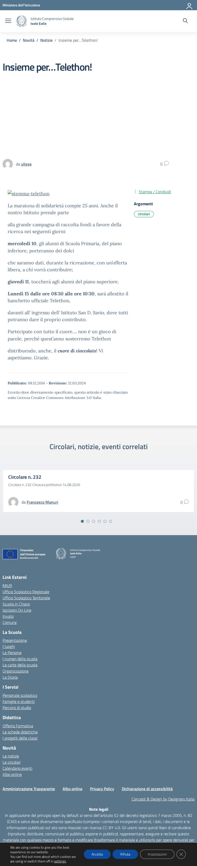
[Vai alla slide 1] (82, 521)
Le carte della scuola (20, 665)
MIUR (7, 585)
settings (60, 861)
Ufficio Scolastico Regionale (26, 592)
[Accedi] (189, 5)
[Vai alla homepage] (21, 21)
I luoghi (9, 646)
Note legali (98, 809)
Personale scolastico (20, 695)
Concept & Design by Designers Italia (163, 799)
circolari (144, 213)
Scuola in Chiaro (16, 604)
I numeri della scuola (20, 659)
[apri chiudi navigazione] (8, 21)
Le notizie (11, 756)
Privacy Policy (102, 789)
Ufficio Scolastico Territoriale (26, 598)
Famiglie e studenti (19, 701)
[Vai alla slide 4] (99, 521)
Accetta (97, 854)
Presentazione (15, 640)
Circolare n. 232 (24, 477)
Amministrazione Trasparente (29, 789)
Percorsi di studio (17, 708)
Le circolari (12, 762)
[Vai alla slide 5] (104, 521)
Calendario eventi (17, 768)
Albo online (12, 774)
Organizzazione (15, 671)
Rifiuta (125, 854)
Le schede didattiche (20, 732)
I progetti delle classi (20, 738)
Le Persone (12, 653)
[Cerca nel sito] (185, 21)
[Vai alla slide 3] (93, 521)
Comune (10, 622)
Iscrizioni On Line (17, 610)
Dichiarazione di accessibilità (147, 789)
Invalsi (8, 616)
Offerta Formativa (18, 726)
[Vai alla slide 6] (110, 521)
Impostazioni (157, 854)
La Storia (10, 677)
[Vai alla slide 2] (88, 521)
